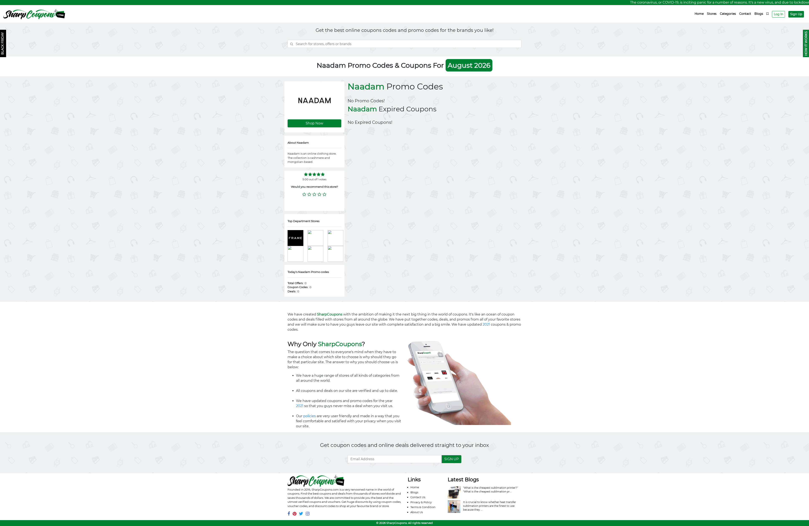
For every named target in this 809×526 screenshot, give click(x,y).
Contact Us (417, 497)
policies (309, 416)
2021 (486, 324)
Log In (778, 14)
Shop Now (314, 123)
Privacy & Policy (421, 502)
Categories (728, 14)
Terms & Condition (422, 507)
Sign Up (796, 14)
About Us (416, 512)
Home (699, 14)
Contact (745, 14)
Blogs (758, 14)
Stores (712, 14)
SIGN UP (451, 459)
